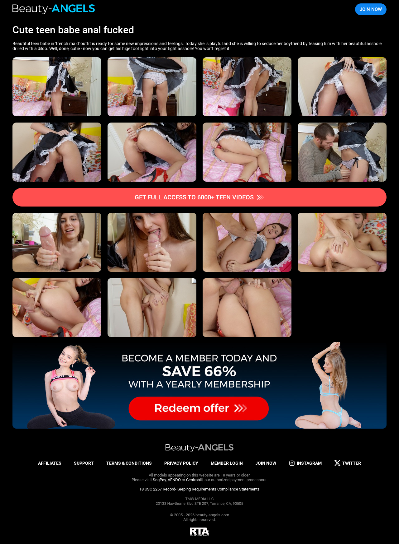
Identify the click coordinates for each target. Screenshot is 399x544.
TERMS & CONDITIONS (129, 463)
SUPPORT (84, 463)
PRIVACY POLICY (181, 463)
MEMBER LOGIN (227, 463)
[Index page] (54, 9)
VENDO (174, 479)
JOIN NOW (371, 9)
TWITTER (351, 463)
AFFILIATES (49, 463)
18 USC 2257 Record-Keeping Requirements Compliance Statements (199, 489)
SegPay (159, 479)
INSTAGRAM (309, 463)
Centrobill (194, 479)
